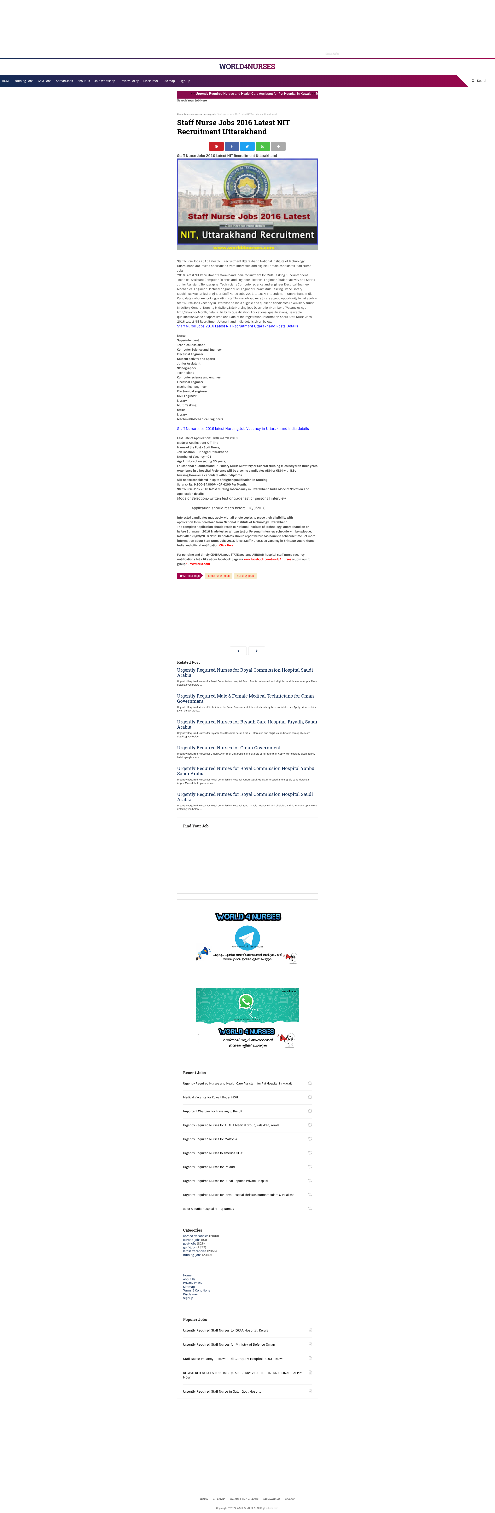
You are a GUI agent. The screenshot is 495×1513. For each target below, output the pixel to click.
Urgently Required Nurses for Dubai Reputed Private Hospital (225, 1181)
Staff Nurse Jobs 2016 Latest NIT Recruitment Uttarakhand (233, 127)
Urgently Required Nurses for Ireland (209, 1167)
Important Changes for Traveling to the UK (212, 1111)
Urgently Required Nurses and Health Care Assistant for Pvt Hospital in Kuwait (222, 93)
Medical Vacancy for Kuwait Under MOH (313, 93)
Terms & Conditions (196, 1290)
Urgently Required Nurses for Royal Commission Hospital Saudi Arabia (245, 672)
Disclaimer (150, 81)
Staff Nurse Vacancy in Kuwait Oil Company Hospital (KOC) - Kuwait (234, 1359)
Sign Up (184, 81)
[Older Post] (256, 651)
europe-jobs (191, 1240)
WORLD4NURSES (247, 66)
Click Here (226, 545)
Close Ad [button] (332, 53)
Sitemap (189, 1287)
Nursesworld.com (197, 564)
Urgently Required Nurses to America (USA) (213, 1153)
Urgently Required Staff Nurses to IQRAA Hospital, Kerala (225, 1330)
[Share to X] (247, 146)
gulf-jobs (189, 1247)
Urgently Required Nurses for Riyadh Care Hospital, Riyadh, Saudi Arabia (247, 724)
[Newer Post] (238, 651)
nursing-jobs (209, 114)
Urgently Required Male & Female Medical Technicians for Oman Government (245, 698)
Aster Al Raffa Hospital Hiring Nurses (208, 1209)
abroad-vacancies (195, 1236)
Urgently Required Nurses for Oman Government (229, 747)
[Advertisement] (247, 29)
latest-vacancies (193, 114)
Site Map (169, 81)
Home (180, 114)
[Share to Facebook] (232, 146)
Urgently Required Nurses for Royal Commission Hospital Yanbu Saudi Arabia (245, 771)
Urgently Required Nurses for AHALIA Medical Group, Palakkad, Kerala (231, 1125)
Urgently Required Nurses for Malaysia (210, 1139)
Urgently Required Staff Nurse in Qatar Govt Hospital (222, 1391)
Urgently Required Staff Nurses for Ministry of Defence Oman (229, 1345)
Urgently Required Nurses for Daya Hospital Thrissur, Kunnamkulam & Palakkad (238, 1195)
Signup (188, 1298)
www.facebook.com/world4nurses (267, 559)
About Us (189, 1279)
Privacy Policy (192, 1283)
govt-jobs (189, 1243)
